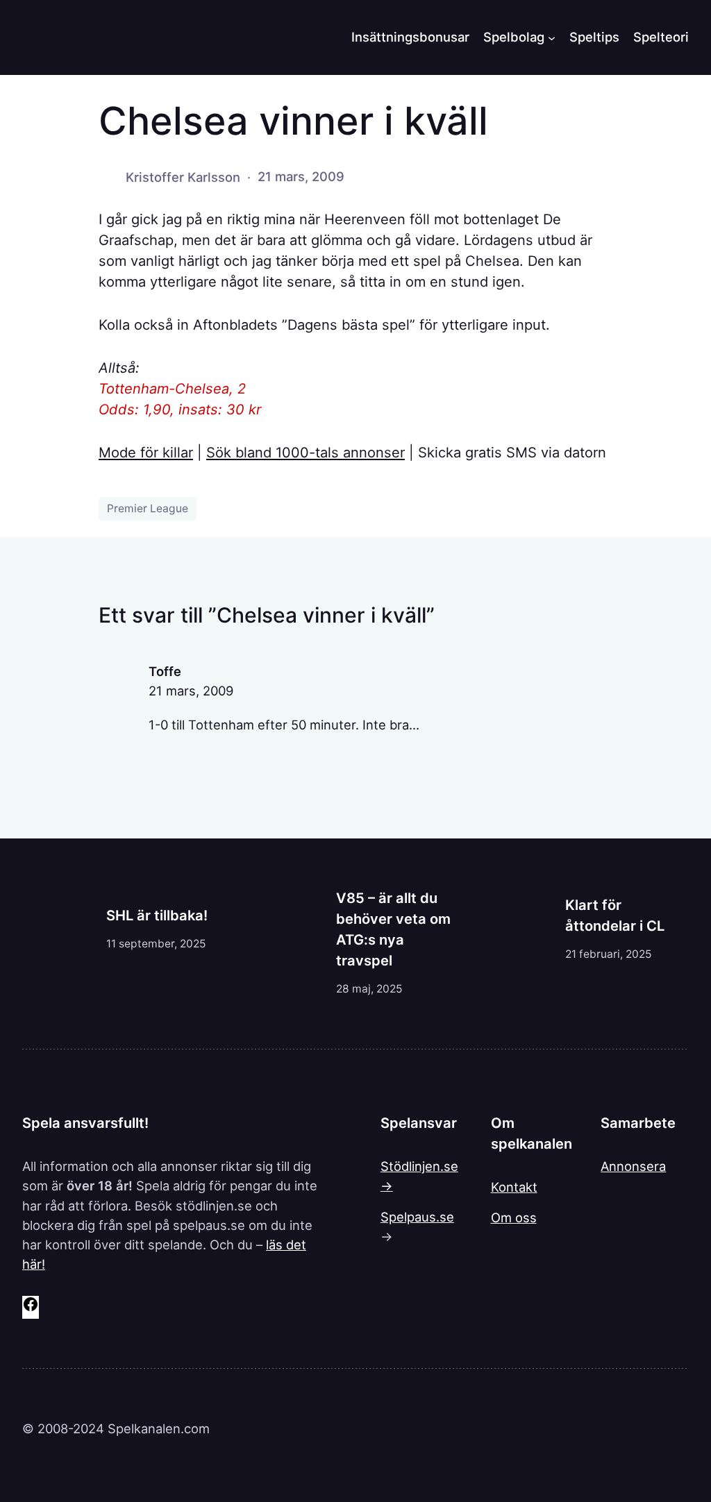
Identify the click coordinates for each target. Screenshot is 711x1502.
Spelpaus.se (417, 1216)
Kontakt (514, 1187)
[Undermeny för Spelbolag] (551, 37)
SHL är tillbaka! (157, 915)
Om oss (514, 1217)
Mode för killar (146, 452)
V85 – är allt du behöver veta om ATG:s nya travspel (393, 929)
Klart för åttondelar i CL (614, 915)
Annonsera (633, 1166)
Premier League (147, 508)
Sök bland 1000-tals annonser (305, 452)
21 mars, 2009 (191, 690)
